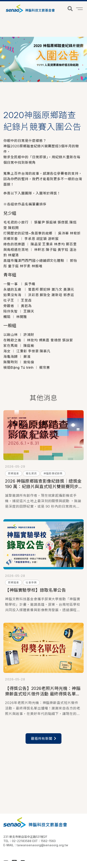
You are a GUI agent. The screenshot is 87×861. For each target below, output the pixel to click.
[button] (70, 8)
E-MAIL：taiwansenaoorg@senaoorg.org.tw (35, 845)
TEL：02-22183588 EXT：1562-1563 (29, 841)
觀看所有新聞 (42, 738)
